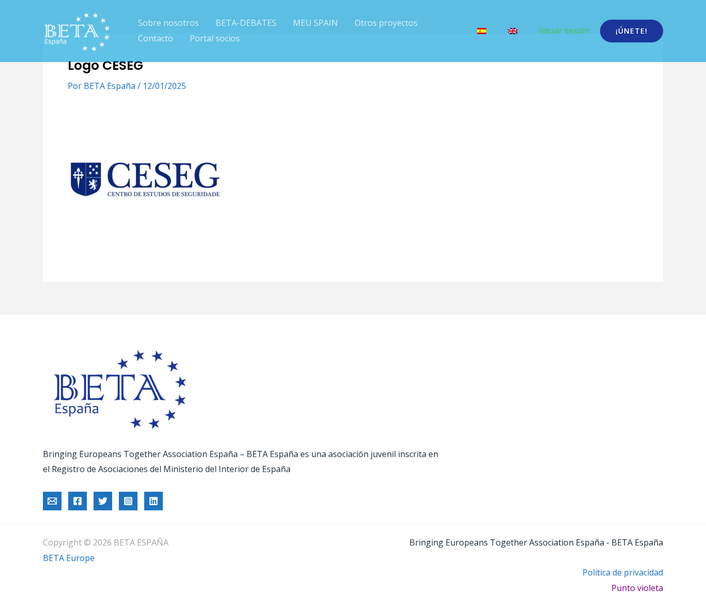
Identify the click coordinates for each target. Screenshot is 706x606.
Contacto (155, 38)
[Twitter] (103, 501)
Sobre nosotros (168, 22)
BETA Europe (69, 558)
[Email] (52, 501)
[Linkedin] (153, 501)
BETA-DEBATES (246, 22)
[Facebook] (77, 501)
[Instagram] (128, 501)
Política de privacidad (622, 572)
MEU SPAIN (315, 22)
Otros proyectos (386, 22)
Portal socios (215, 38)
